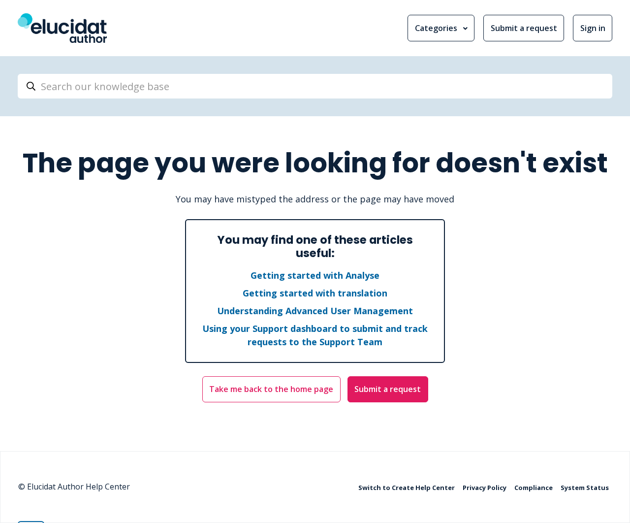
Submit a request (524, 28)
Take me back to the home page (271, 389)
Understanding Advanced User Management (315, 311)
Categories (437, 28)
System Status (585, 487)
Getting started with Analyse (315, 275)
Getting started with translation (315, 293)
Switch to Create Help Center (407, 487)
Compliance (534, 487)
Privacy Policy (485, 487)
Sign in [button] (592, 28)
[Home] (62, 28)
